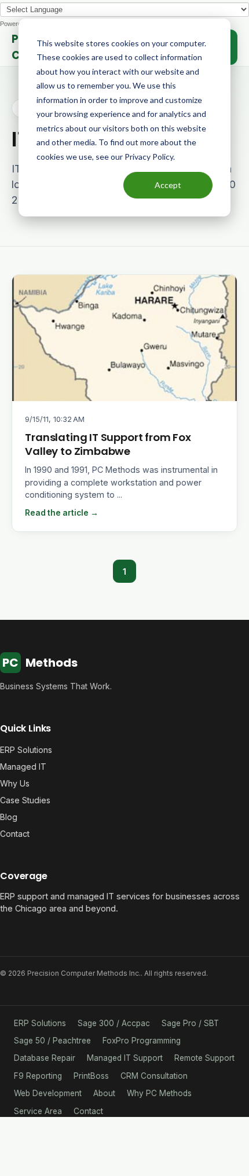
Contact (15, 834)
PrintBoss (91, 1076)
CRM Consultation (154, 1076)
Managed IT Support (125, 1058)
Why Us (15, 783)
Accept (168, 185)
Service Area (38, 1111)
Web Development (48, 1093)
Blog (8, 817)
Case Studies (25, 800)
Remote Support (204, 1058)
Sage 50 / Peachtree (52, 1040)
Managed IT (23, 766)
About (104, 1093)
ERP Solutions (26, 750)
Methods (40, 663)
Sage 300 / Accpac (114, 1023)
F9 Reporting (38, 1076)
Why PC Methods (159, 1093)
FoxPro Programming (141, 1040)
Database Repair (44, 1058)
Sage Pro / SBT (190, 1023)
